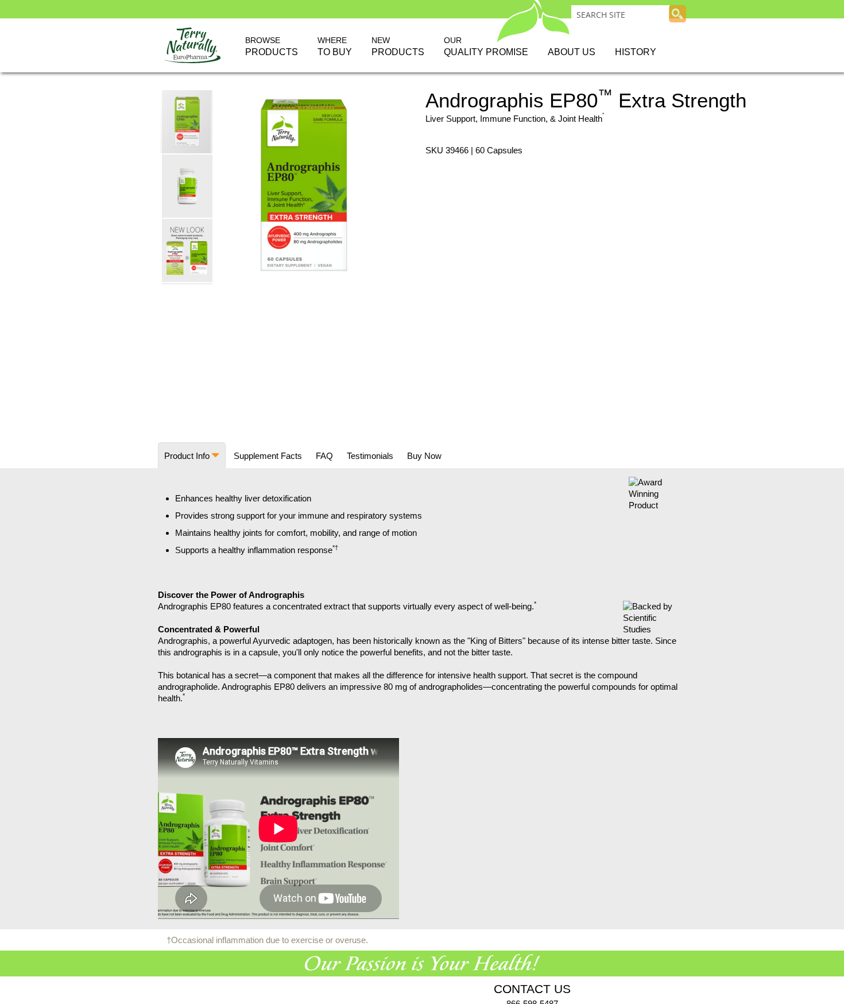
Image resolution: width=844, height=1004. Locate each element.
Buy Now (424, 456)
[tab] (192, 455)
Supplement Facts (268, 456)
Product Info (187, 456)
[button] (188, 185)
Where (335, 46)
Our (486, 46)
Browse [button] (271, 46)
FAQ (324, 456)
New (397, 46)
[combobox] (620, 14)
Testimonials (370, 456)
